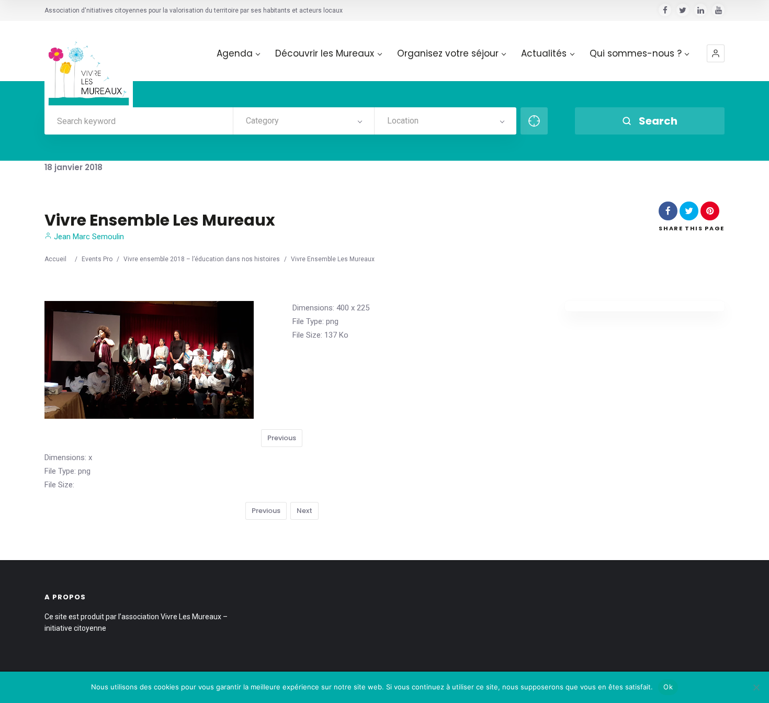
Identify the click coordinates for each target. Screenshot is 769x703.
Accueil (55, 259)
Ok (668, 687)
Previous (281, 438)
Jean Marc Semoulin (88, 236)
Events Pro (97, 259)
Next (304, 511)
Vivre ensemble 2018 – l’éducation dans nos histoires (201, 259)
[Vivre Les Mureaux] (88, 65)
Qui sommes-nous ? (636, 54)
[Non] (756, 687)
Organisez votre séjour (448, 54)
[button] (716, 53)
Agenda (235, 54)
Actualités (544, 54)
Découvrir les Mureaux (324, 54)
